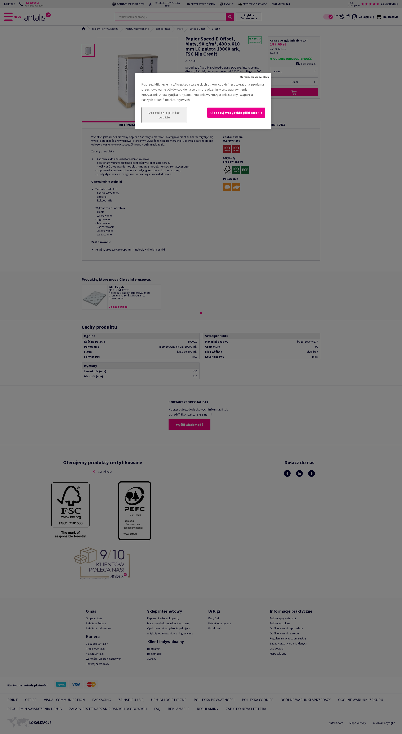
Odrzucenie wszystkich (254, 76)
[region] (203, 101)
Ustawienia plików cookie (164, 115)
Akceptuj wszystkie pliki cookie (236, 112)
